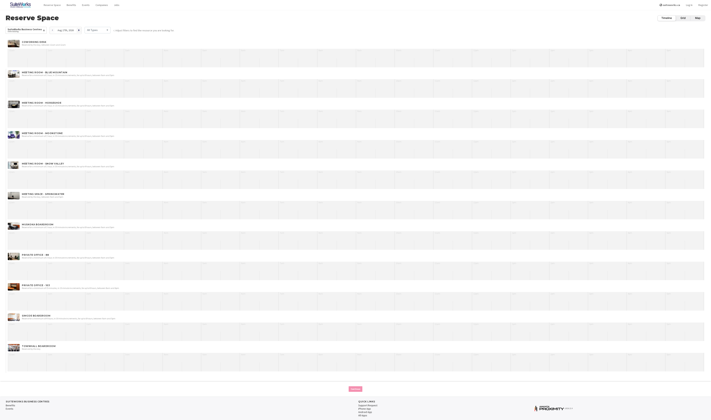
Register (703, 5)
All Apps (362, 415)
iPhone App (364, 408)
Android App (365, 412)
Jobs (116, 5)
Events (86, 5)
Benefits (71, 5)
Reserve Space (52, 5)
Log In (689, 5)
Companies (102, 5)
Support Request (367, 405)
